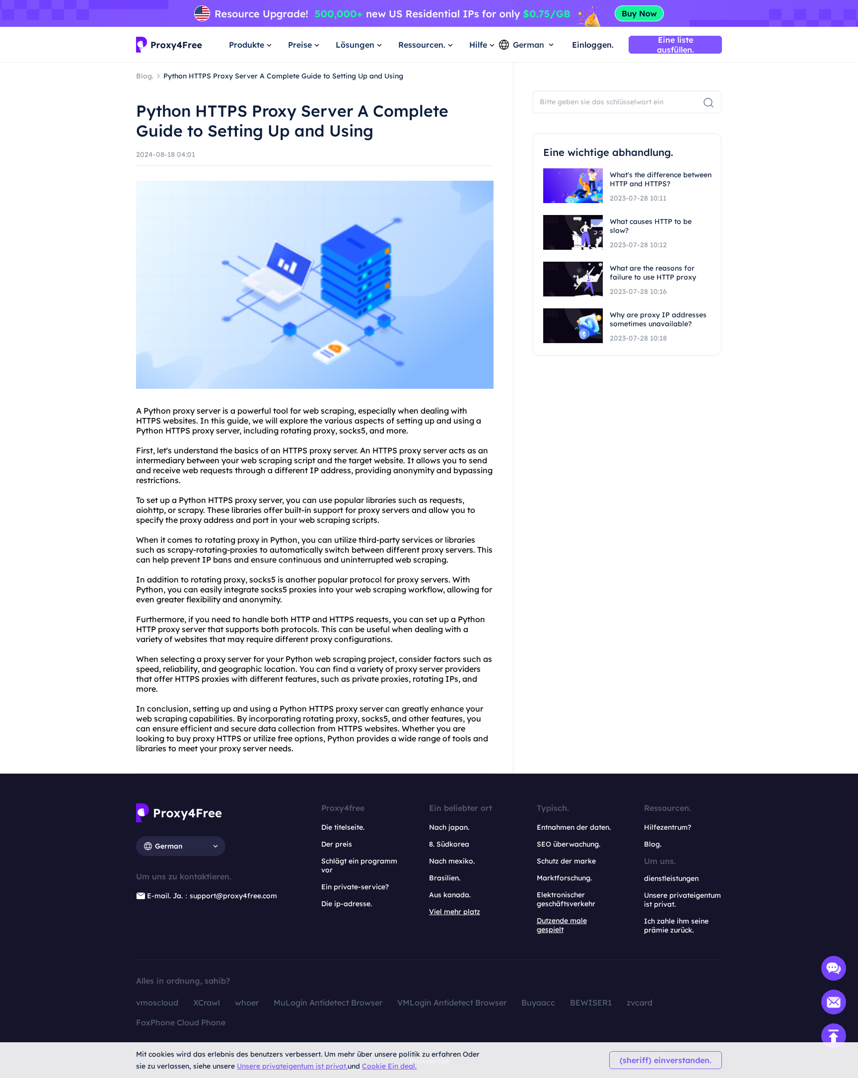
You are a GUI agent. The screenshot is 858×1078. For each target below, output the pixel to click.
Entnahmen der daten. (574, 827)
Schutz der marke (566, 861)
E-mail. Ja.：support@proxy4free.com (212, 895)
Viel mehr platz (454, 911)
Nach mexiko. (452, 861)
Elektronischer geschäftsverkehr (566, 899)
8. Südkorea (449, 844)
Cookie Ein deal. (389, 1066)
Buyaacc (538, 1002)
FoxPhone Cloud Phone (180, 1022)
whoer (247, 1002)
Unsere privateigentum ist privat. (292, 1066)
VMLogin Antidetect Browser (451, 1002)
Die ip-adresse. (346, 903)
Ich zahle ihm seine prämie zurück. (676, 925)
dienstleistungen (671, 878)
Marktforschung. (564, 877)
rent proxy (423, 550)
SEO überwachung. (568, 844)
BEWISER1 (591, 1002)
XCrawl (206, 1002)
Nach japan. (449, 827)
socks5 (352, 430)
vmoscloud (157, 1002)
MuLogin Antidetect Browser (328, 1002)
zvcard (639, 1002)
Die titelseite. (342, 827)
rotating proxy (308, 430)
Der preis (336, 844)
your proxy (220, 748)
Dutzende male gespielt (562, 925)
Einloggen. (593, 45)
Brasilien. (444, 877)
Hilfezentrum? (667, 827)
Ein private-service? (355, 886)
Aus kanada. (450, 894)
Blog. (652, 844)
